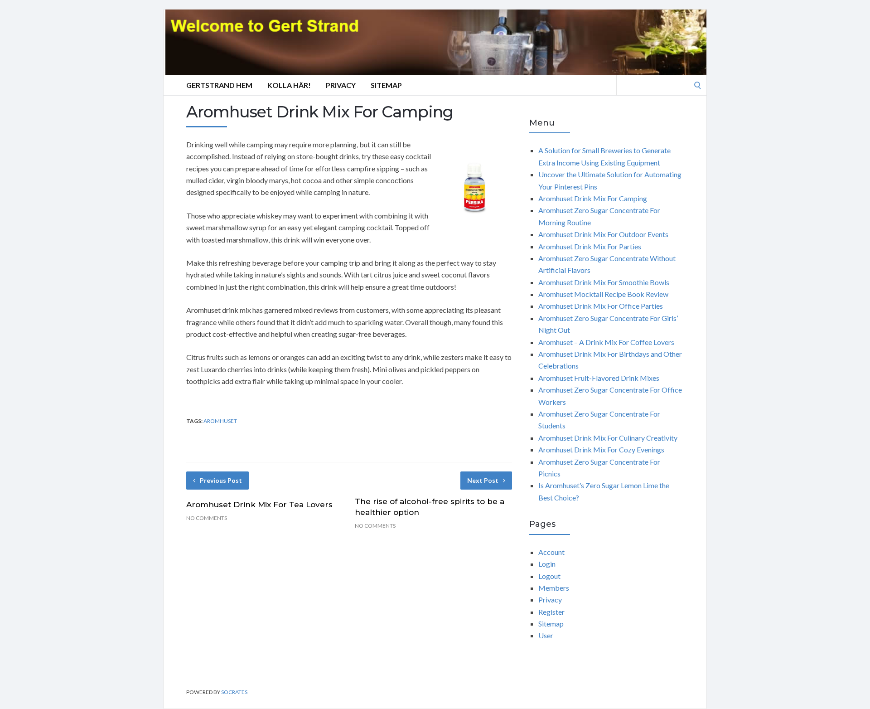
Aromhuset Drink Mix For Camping (592, 198)
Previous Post (221, 480)
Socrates (234, 692)
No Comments (206, 518)
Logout (549, 576)
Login (547, 563)
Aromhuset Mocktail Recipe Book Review (603, 294)
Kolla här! (289, 85)
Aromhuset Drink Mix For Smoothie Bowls (603, 282)
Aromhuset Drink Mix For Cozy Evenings (601, 449)
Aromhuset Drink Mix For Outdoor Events (603, 234)
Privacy (341, 85)
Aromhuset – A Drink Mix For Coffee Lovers (606, 342)
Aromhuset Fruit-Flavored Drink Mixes (598, 378)
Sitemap (386, 85)
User (545, 635)
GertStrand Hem (219, 85)
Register (551, 611)
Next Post (482, 480)
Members (553, 587)
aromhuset (220, 421)
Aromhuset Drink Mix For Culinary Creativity (607, 437)
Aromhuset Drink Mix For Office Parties (600, 305)
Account (551, 552)
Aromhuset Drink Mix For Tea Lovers (259, 504)
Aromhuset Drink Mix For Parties (589, 246)
